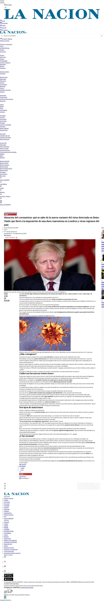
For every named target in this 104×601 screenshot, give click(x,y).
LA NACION (7, 212)
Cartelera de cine (5, 136)
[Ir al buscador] (5, 7)
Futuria (2, 55)
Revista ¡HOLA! (4, 163)
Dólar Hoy (3, 57)
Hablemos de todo (5, 90)
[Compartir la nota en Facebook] (5, 301)
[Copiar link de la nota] (5, 298)
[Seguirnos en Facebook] (5, 557)
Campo (2, 59)
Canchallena (3, 110)
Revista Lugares (4, 165)
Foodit (3, 25)
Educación (3, 81)
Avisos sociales (4, 148)
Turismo (2, 117)
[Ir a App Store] (8, 580)
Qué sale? (3, 134)
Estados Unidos (4, 72)
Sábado (2, 154)
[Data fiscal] (5, 598)
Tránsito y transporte (6, 44)
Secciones (5, 23)
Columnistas (3, 97)
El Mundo (14, 212)
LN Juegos (3, 115)
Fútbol (2, 105)
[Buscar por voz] (101, 35)
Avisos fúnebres (4, 147)
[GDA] (8, 593)
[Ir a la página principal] (52, 18)
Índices (2, 66)
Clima (1, 46)
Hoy (22, 470)
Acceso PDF (3, 143)
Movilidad (3, 64)
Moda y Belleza (4, 128)
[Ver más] (20, 472)
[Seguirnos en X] (5, 562)
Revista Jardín (4, 170)
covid (22, 468)
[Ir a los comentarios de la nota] (7, 294)
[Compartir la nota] (5, 296)
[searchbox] (51, 36)
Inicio (3, 21)
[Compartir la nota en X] (7, 301)
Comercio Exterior (5, 63)
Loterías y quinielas (5, 125)
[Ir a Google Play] (8, 577)
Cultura (2, 83)
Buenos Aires (4, 77)
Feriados (2, 123)
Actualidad (22, 466)
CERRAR (2, 1)
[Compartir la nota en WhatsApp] (7, 296)
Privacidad (30, 587)
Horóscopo (3, 121)
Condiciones (23, 587)
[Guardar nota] (5, 294)
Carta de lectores (5, 150)
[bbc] (10, 215)
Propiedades (3, 61)
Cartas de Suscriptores (6, 99)
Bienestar (2, 86)
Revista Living (4, 167)
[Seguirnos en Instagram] (5, 567)
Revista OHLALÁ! (4, 161)
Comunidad (3, 84)
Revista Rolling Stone (6, 168)
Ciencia (2, 88)
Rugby (2, 106)
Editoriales (3, 95)
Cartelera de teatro (5, 137)
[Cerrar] (26, 33)
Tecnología (3, 119)
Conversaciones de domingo (8, 152)
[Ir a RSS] (5, 571)
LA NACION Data (4, 48)
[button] (52, 118)
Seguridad (3, 79)
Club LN (4, 28)
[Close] (5, 484)
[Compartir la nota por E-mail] (9, 301)
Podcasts (2, 126)
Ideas (1, 156)
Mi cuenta (5, 30)
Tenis (1, 108)
